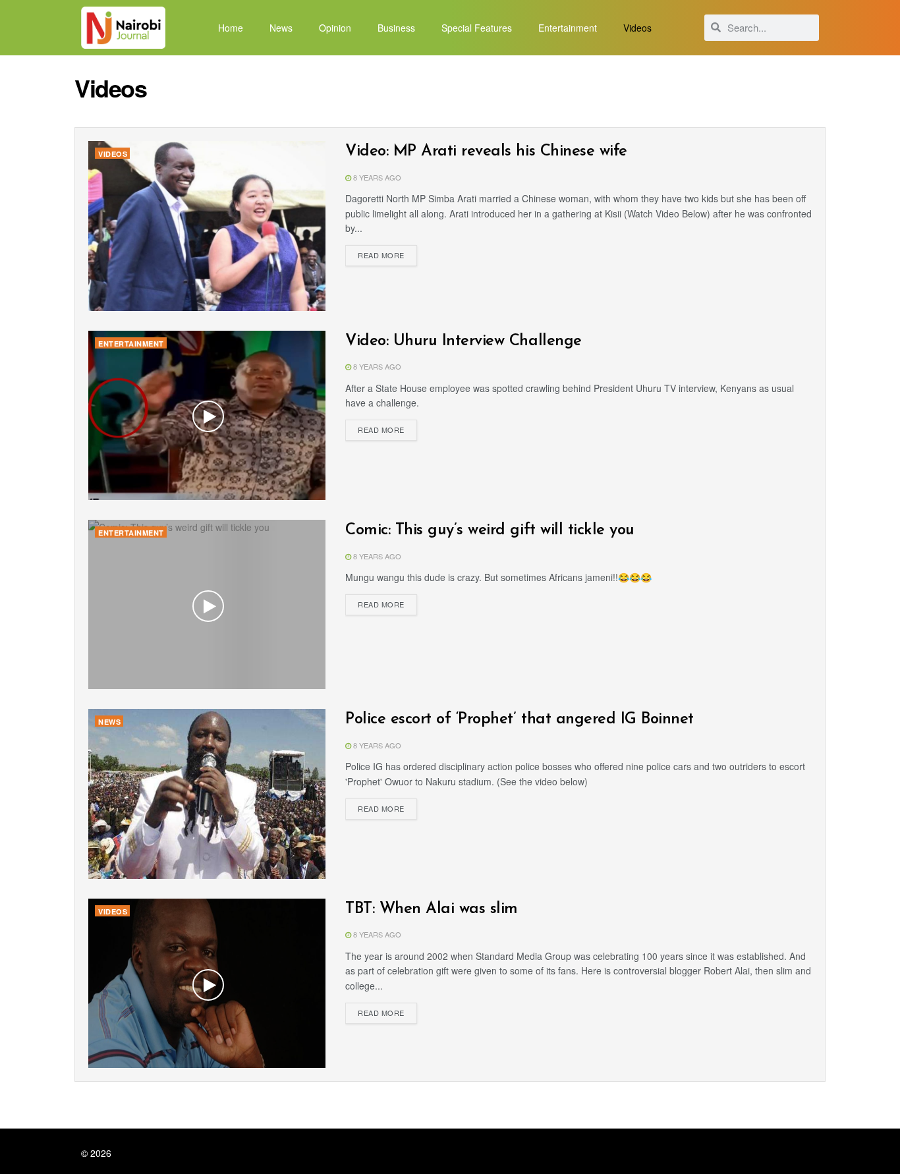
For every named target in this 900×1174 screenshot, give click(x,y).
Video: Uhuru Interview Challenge (463, 341)
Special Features (476, 27)
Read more (381, 255)
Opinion (335, 27)
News (281, 27)
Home (230, 27)
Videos (637, 27)
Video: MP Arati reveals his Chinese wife (486, 151)
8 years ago (376, 177)
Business (396, 27)
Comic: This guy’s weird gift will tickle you (489, 530)
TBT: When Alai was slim (431, 909)
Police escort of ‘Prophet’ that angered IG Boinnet (519, 719)
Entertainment (567, 27)
